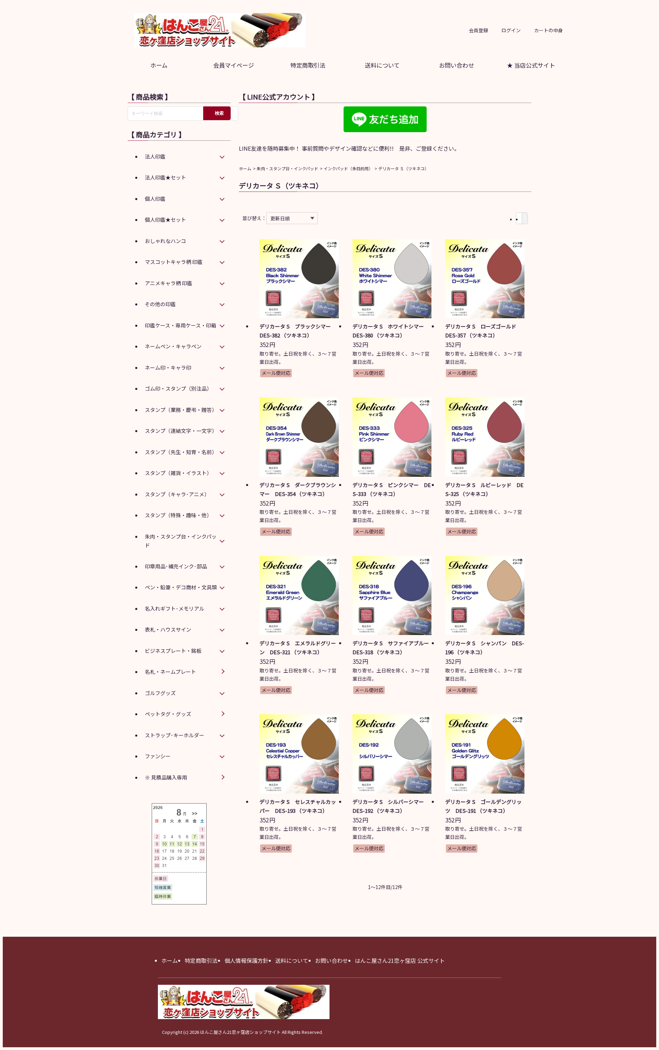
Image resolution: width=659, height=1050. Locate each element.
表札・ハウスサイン (168, 629)
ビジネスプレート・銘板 (173, 650)
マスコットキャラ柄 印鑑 (174, 261)
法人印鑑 (155, 156)
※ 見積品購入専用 (166, 777)
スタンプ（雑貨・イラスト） (178, 472)
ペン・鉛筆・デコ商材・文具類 (181, 587)
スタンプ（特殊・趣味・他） (178, 515)
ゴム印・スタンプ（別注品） (178, 388)
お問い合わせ (456, 65)
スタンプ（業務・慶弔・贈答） (181, 409)
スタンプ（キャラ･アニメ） (177, 494)
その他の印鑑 (160, 304)
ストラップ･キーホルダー (174, 735)
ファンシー (158, 756)
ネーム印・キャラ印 (168, 367)
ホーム (158, 65)
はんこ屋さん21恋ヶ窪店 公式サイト (400, 960)
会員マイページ (233, 65)
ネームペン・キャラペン (173, 346)
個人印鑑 (155, 198)
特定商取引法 (307, 65)
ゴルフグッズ (160, 692)
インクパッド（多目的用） (348, 168)
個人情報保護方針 (246, 960)
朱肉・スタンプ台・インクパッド (287, 168)
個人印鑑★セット (165, 219)
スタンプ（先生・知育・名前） (181, 451)
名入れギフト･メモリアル (174, 608)
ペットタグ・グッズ (168, 713)
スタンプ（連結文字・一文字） (181, 430)
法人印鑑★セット (165, 177)
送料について (382, 65)
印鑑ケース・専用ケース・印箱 (180, 325)
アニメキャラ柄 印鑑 (168, 283)
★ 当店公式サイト (531, 65)
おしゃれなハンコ (165, 240)
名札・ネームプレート (170, 671)
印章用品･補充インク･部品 (176, 566)
